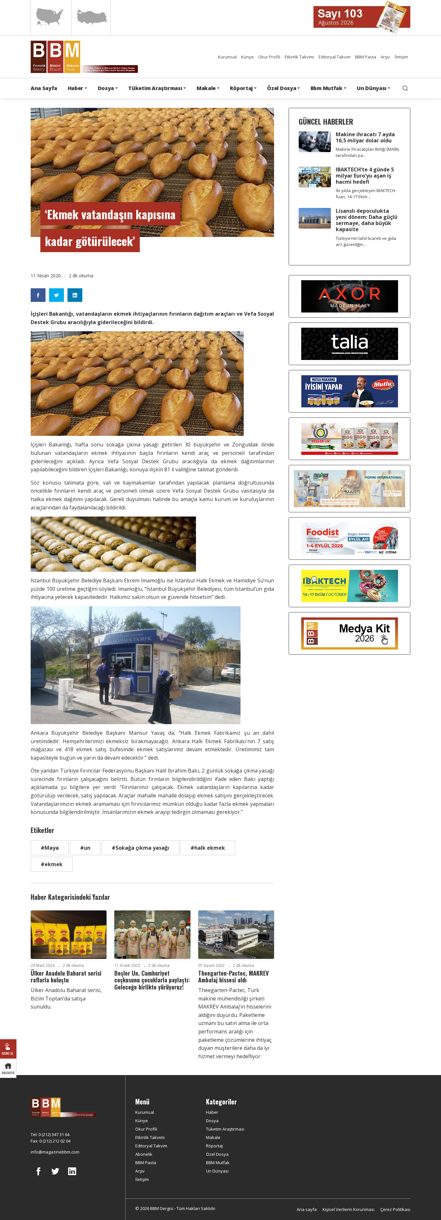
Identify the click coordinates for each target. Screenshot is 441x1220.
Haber (212, 1112)
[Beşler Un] (349, 438)
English (50, 18)
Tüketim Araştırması (225, 1129)
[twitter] (55, 1176)
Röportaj (214, 1146)
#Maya (50, 847)
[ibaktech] (349, 585)
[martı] (349, 488)
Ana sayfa (307, 1209)
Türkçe (91, 18)
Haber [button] (75, 88)
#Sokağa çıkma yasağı (140, 847)
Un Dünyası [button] (371, 88)
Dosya (212, 1120)
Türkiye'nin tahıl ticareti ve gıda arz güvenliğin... (366, 241)
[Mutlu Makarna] (349, 391)
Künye (247, 57)
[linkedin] (72, 1176)
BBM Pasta (365, 57)
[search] (405, 88)
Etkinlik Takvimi (299, 57)
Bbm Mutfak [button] (327, 88)
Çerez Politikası (395, 1209)
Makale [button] (206, 88)
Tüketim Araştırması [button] (155, 88)
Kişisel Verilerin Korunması (348, 1209)
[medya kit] (349, 633)
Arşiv (385, 57)
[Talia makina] (349, 343)
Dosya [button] (106, 88)
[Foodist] (349, 538)
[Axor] (349, 296)
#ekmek (52, 864)
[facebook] (38, 1176)
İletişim (401, 57)
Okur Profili (269, 57)
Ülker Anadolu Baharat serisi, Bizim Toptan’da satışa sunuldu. (66, 998)
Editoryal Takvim (335, 57)
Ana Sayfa (44, 88)
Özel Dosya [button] (281, 88)
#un (85, 847)
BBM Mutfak (218, 1162)
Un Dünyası (217, 1171)
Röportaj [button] (241, 88)
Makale (213, 1137)
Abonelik (143, 1154)
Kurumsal (227, 57)
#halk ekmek (207, 847)
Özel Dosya (217, 1154)
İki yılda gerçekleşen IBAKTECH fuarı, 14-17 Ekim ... (365, 194)
